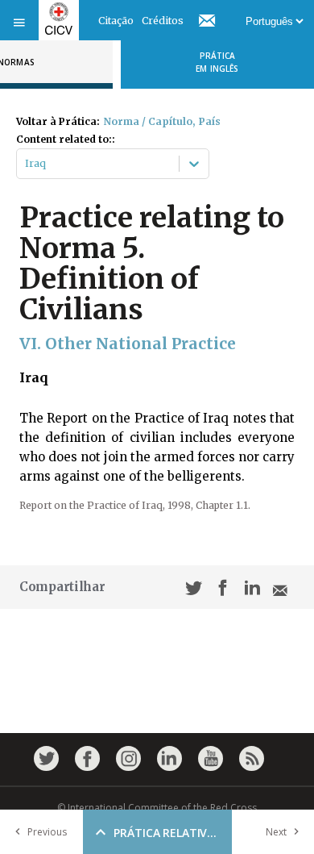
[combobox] (26, 164)
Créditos (163, 21)
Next (276, 832)
